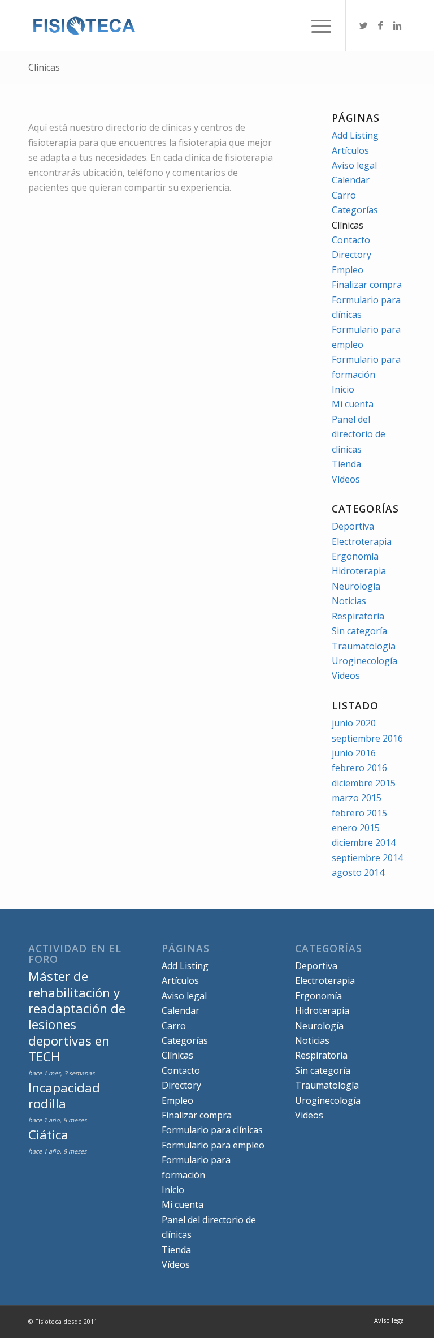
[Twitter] (363, 25)
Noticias (349, 601)
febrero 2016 (359, 768)
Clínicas (44, 67)
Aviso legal (354, 165)
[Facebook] (380, 25)
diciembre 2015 (364, 783)
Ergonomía (355, 556)
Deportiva (353, 526)
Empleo (347, 270)
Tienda (346, 464)
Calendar (351, 180)
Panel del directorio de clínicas (358, 434)
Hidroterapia (359, 571)
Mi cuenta (353, 404)
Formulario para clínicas (212, 1130)
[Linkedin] (397, 25)
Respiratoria (358, 616)
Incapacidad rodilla (64, 1095)
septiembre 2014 (367, 857)
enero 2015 (356, 827)
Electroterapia (362, 541)
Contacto (351, 240)
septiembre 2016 (367, 738)
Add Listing (355, 135)
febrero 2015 (359, 813)
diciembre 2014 (364, 842)
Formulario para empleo (213, 1145)
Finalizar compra (367, 284)
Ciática (48, 1134)
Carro (344, 195)
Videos (346, 675)
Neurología (356, 586)
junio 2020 (354, 723)
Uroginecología (364, 661)
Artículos (350, 150)
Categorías (355, 210)
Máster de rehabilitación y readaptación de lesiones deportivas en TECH (76, 1016)
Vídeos (346, 479)
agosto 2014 (358, 872)
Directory (351, 254)
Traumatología (364, 646)
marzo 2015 (356, 797)
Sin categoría (359, 631)
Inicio (343, 389)
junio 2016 (354, 753)
